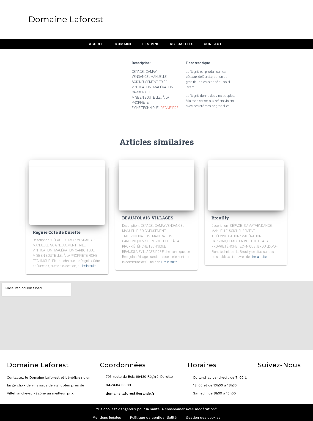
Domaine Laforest (65, 19)
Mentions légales (107, 418)
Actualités (182, 44)
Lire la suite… (89, 266)
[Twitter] (238, 19)
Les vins (151, 44)
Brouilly (220, 218)
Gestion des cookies (203, 418)
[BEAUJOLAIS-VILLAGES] (156, 185)
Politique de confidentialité (153, 418)
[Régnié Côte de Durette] (67, 192)
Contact (213, 44)
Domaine (123, 44)
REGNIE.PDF (169, 108)
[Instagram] (226, 19)
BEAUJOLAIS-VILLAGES (147, 218)
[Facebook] (214, 19)
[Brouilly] (246, 185)
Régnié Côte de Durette (56, 232)
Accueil (97, 44)
